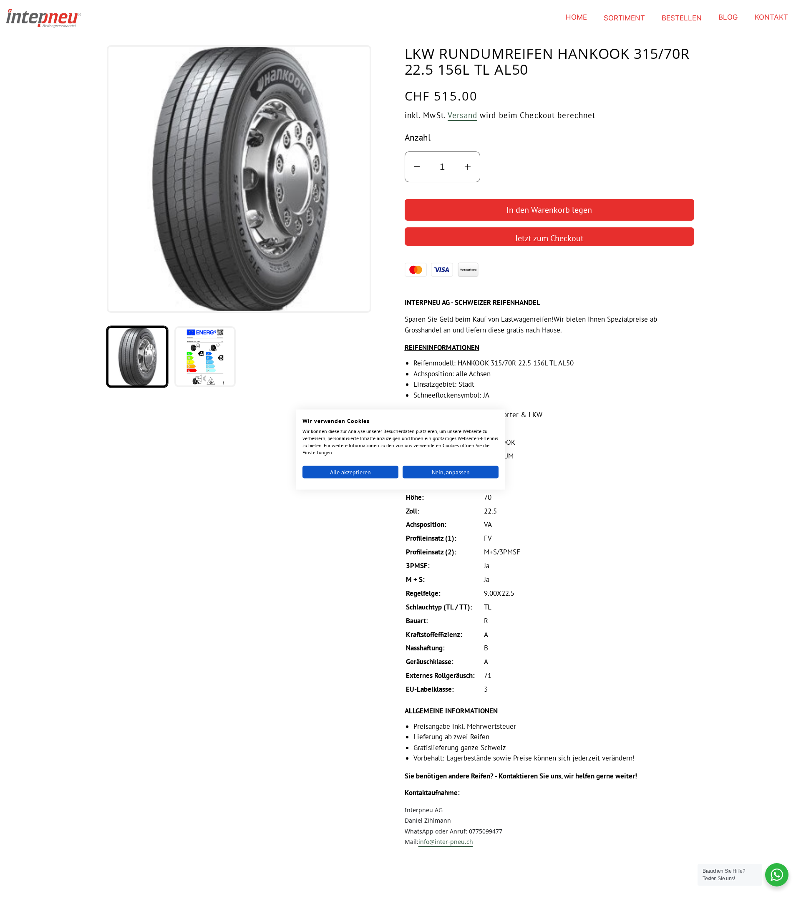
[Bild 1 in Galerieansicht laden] (137, 356)
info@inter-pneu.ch (445, 842)
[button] (624, 18)
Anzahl (418, 137)
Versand (462, 115)
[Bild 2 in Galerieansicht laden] (204, 356)
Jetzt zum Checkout (549, 238)
